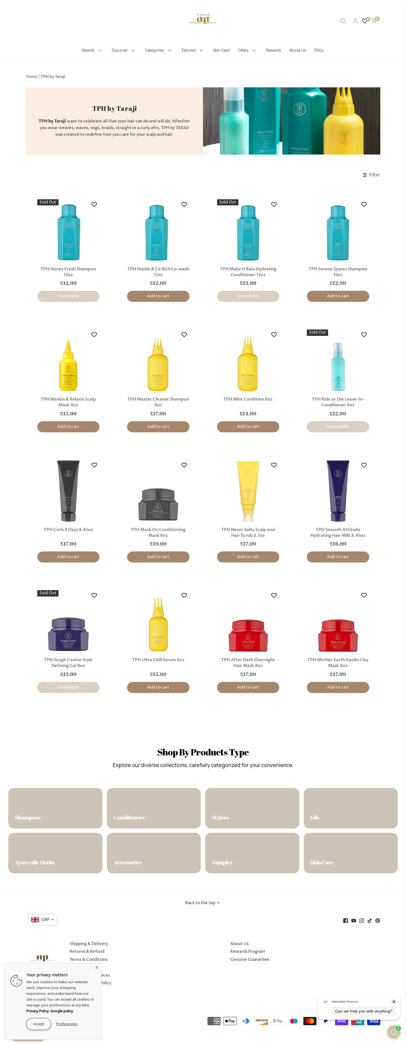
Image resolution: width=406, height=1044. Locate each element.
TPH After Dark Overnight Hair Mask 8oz (248, 662)
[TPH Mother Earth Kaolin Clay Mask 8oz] (338, 621)
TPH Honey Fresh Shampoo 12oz (68, 272)
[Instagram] (361, 920)
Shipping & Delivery (89, 944)
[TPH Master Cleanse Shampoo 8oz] (158, 360)
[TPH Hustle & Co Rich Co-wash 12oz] (158, 230)
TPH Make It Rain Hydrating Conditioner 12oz (248, 272)
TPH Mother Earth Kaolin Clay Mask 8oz (337, 662)
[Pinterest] (377, 920)
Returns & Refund (87, 951)
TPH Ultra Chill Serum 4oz (158, 660)
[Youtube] (353, 920)
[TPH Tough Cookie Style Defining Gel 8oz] (68, 621)
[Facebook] (345, 920)
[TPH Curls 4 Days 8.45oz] (68, 491)
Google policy (61, 1010)
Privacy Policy (38, 1010)
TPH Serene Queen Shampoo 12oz (338, 272)
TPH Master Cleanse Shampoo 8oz (158, 402)
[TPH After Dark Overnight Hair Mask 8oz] (248, 621)
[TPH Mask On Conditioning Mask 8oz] (158, 491)
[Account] (355, 20)
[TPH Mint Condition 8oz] (248, 360)
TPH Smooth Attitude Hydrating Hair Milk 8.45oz (337, 532)
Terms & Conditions (89, 959)
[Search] (343, 20)
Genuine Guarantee (249, 959)
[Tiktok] (369, 920)
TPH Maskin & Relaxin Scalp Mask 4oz (68, 402)
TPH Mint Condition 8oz (248, 399)
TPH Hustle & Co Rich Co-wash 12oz (158, 272)
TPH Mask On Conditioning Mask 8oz (158, 532)
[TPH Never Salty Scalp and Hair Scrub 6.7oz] (248, 491)
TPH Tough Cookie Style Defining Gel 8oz (68, 662)
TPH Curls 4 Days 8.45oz (68, 529)
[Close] (97, 967)
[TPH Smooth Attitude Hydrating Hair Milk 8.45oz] (338, 491)
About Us (239, 944)
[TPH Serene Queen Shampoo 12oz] (338, 230)
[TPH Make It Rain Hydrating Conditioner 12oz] (248, 230)
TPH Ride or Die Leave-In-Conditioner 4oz (338, 402)
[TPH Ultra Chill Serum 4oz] (158, 621)
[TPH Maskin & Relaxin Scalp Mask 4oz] (68, 360)
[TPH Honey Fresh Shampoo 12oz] (68, 230)
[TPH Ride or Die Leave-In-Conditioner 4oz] (338, 360)
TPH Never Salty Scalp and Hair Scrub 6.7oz (248, 532)
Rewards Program (247, 951)
